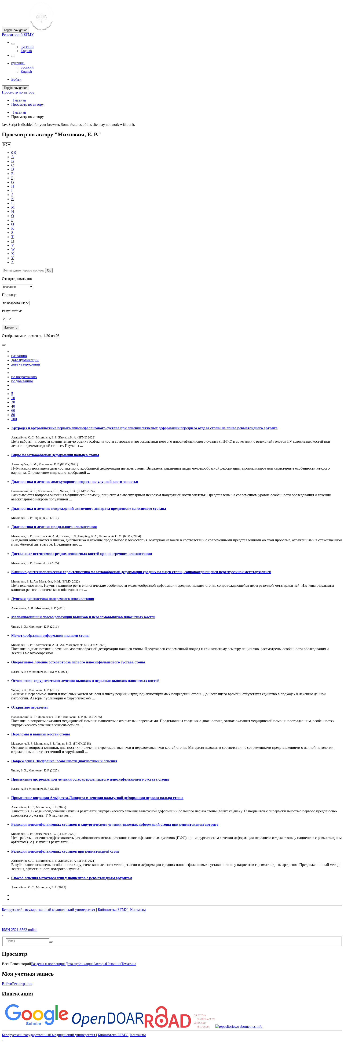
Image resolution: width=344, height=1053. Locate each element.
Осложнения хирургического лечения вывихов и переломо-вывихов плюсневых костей (85, 681)
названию (19, 356)
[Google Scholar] (36, 1026)
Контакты (138, 910)
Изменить (10, 327)
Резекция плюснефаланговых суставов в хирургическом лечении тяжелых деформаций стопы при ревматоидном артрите (114, 824)
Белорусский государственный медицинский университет (49, 910)
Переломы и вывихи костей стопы (40, 734)
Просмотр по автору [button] (18, 92)
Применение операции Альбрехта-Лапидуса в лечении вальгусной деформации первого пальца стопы (97, 798)
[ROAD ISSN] (180, 1026)
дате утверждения (25, 364)
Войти (7, 984)
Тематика (128, 964)
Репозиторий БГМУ (18, 34)
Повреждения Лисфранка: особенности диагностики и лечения (64, 761)
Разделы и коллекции (48, 964)
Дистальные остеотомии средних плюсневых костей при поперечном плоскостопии (81, 554)
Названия (113, 964)
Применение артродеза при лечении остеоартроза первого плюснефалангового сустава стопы (90, 779)
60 (13, 411)
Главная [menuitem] (18, 100)
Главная (19, 112)
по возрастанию (24, 377)
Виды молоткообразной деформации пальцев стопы (55, 455)
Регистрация (22, 984)
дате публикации (25, 360)
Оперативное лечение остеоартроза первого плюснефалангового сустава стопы (78, 662)
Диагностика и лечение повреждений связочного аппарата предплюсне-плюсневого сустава (88, 508)
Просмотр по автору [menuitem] (27, 104)
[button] (13, 43)
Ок (49, 270)
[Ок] (51, 942)
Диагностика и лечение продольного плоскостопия (54, 527)
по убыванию (22, 381)
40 (13, 406)
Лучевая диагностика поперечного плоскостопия (52, 599)
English (26, 51)
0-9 (13, 153)
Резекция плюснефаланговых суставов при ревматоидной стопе (65, 851)
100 (14, 419)
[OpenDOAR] (108, 1026)
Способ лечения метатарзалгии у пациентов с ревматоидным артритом (71, 878)
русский (27, 47)
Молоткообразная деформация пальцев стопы (50, 635)
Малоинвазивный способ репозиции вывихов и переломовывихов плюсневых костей (83, 617)
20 (13, 402)
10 (13, 398)
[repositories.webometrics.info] (238, 1026)
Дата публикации (79, 964)
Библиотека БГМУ (113, 910)
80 (13, 415)
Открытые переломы (29, 707)
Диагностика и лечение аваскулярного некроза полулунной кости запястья (74, 482)
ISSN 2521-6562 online (19, 930)
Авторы (99, 964)
